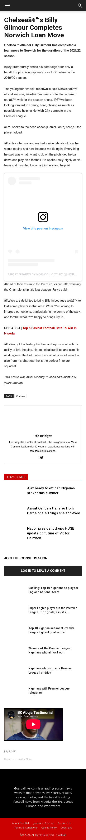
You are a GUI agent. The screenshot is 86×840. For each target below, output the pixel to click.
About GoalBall (20, 823)
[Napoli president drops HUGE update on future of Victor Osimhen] (14, 536)
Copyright (66, 827)
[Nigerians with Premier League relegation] (14, 696)
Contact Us (64, 823)
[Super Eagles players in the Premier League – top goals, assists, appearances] (14, 616)
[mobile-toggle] (7, 5)
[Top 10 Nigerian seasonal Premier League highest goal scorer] (14, 636)
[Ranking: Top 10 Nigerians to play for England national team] (14, 596)
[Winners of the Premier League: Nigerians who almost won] (14, 656)
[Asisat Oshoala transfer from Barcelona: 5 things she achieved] (14, 516)
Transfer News (23, 759)
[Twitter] (43, 457)
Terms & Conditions (25, 827)
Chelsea (20, 396)
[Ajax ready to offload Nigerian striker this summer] (14, 496)
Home (7, 759)
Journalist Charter (43, 823)
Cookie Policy (49, 827)
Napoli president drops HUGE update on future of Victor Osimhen (50, 533)
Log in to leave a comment (43, 570)
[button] (80, 5)
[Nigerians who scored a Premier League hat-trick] (14, 676)
